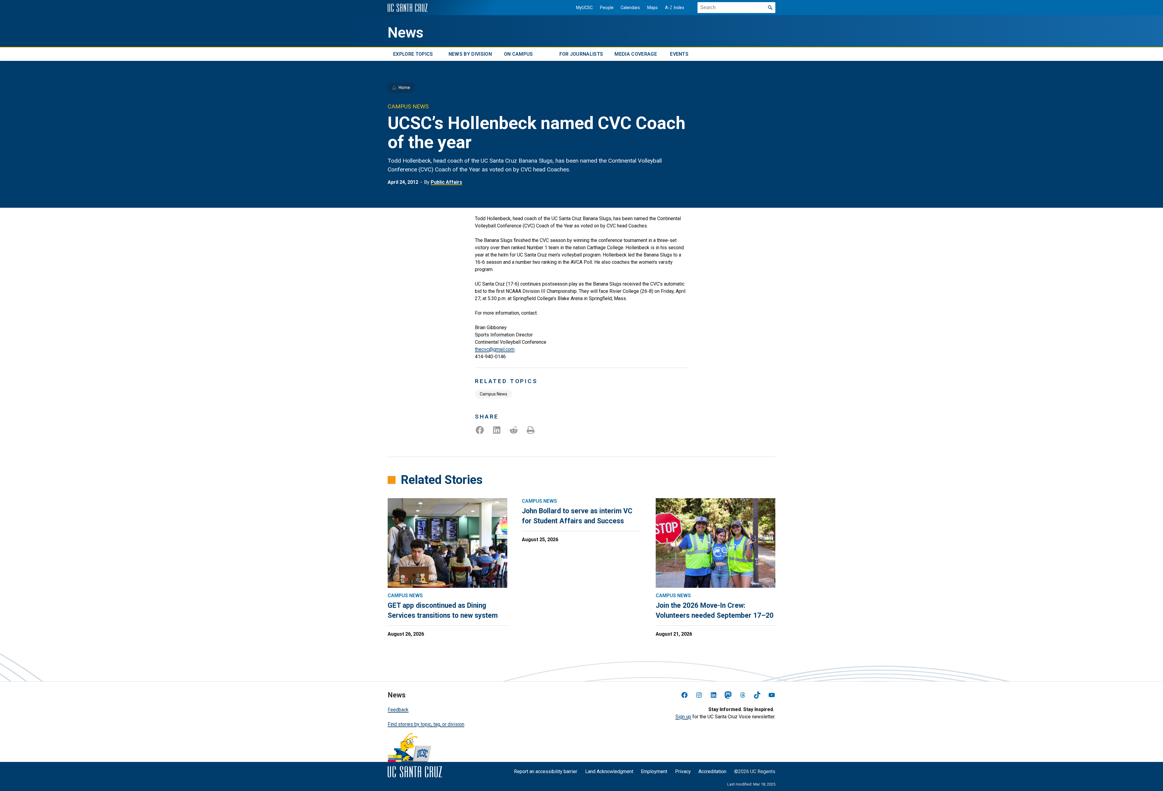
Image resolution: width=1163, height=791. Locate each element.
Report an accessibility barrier (545, 771)
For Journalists (581, 54)
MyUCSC (584, 7)
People (607, 7)
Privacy (683, 771)
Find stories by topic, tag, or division (426, 724)
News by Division (470, 54)
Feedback (398, 710)
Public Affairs (446, 182)
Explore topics (413, 54)
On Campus (518, 54)
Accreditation (712, 771)
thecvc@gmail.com (495, 349)
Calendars (630, 7)
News (405, 32)
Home (404, 87)
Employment (654, 771)
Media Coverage (636, 54)
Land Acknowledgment (609, 771)
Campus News (493, 394)
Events (679, 54)
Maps (652, 7)
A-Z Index (674, 7)
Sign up (683, 717)
